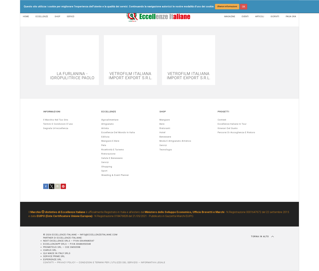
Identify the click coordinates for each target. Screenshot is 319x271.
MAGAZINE (229, 16)
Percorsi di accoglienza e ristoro (236, 132)
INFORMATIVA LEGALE (153, 262)
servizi (105, 162)
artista (105, 128)
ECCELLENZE (42, 16)
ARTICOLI (259, 16)
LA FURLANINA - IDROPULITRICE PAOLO (72, 76)
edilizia (105, 137)
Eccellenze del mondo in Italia (118, 132)
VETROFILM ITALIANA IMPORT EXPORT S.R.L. (130, 76)
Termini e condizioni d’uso (58, 124)
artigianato (107, 124)
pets (103, 145)
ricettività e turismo (112, 149)
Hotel (162, 132)
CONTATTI (48, 262)
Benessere (165, 137)
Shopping (106, 166)
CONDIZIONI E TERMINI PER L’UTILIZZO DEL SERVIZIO (108, 262)
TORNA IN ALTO (260, 236)
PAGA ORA (291, 16)
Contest (222, 119)
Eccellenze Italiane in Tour (232, 124)
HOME (26, 16)
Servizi (163, 145)
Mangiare (165, 119)
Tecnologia (166, 149)
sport (104, 171)
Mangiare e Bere (110, 141)
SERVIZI (70, 16)
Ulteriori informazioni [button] (227, 6)
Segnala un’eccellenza (55, 128)
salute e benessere (112, 158)
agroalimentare (109, 119)
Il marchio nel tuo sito (55, 119)
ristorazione (108, 153)
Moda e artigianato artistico (175, 141)
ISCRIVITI (275, 16)
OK (243, 6)
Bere (162, 124)
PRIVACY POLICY (66, 262)
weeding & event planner (115, 175)
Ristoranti (165, 128)
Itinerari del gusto (228, 128)
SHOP (57, 16)
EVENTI (245, 16)
